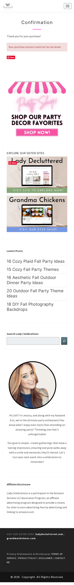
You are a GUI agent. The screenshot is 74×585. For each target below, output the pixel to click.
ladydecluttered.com (49, 534)
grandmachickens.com (21, 538)
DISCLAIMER (45, 558)
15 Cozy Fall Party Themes (33, 269)
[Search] (64, 341)
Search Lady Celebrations (23, 334)
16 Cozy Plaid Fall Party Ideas (36, 261)
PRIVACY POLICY (27, 558)
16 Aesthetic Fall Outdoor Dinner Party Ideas (31, 280)
